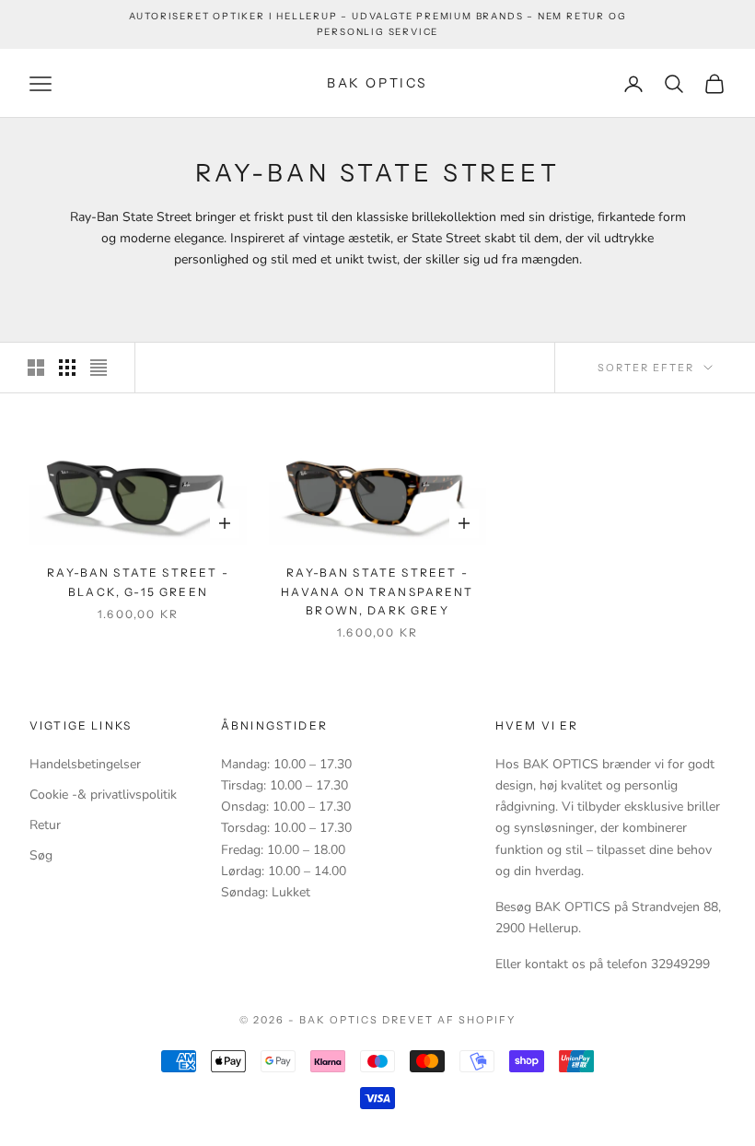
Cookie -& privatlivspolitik (103, 794)
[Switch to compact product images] (98, 367)
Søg (40, 855)
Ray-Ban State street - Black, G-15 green (138, 582)
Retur (45, 825)
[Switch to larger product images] (36, 367)
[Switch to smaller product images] (67, 367)
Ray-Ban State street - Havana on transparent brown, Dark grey (377, 591)
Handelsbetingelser (85, 764)
